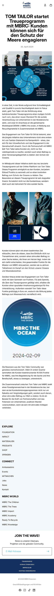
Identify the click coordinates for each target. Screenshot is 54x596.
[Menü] (3, 5)
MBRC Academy (9, 515)
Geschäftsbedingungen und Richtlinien (27, 584)
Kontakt (5, 489)
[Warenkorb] (51, 5)
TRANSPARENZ (27, 561)
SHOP (4, 450)
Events (5, 471)
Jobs (4, 480)
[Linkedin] (34, 590)
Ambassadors (8, 467)
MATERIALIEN (8, 441)
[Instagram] (24, 590)
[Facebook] (20, 590)
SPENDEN (6, 455)
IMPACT (5, 437)
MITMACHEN (8, 476)
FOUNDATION (8, 432)
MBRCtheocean (30, 579)
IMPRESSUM (27, 568)
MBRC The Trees (9, 506)
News (4, 485)
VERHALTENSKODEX (27, 564)
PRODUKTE (7, 446)
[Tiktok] (29, 590)
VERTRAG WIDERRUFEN (27, 571)
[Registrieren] (48, 551)
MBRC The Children (10, 502)
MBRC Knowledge (10, 524)
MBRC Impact (8, 511)
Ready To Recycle (10, 520)
